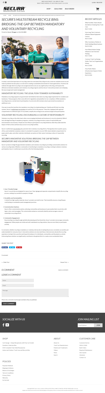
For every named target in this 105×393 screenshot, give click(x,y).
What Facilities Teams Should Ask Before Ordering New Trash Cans (94, 25)
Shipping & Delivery (7, 368)
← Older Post (5, 262)
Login (94, 2)
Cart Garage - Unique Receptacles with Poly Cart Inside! (18, 343)
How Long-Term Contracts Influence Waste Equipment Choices (92, 34)
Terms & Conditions (8, 373)
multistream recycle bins (18, 109)
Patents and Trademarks (61, 348)
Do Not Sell (5, 380)
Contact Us (82, 357)
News (9, 15)
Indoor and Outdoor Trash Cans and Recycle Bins (16, 350)
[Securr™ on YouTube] (6, 2)
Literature (82, 355)
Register (99, 2)
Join (98, 325)
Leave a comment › (63, 270)
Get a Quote (82, 352)
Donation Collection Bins (9, 345)
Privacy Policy (6, 375)
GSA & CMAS (58, 9)
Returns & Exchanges (8, 370)
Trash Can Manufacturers (61, 345)
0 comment (5, 255)
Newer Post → (64, 262)
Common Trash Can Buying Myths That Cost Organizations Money (94, 61)
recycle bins (16, 129)
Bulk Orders (69, 9)
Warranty (5, 378)
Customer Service (84, 343)
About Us (56, 343)
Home (4, 15)
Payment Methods (7, 365)
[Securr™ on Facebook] (3, 2)
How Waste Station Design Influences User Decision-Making (92, 51)
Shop (49, 9)
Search (56, 355)
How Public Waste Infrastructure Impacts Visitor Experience (93, 71)
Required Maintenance (85, 350)
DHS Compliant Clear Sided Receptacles (13, 348)
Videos (56, 350)
